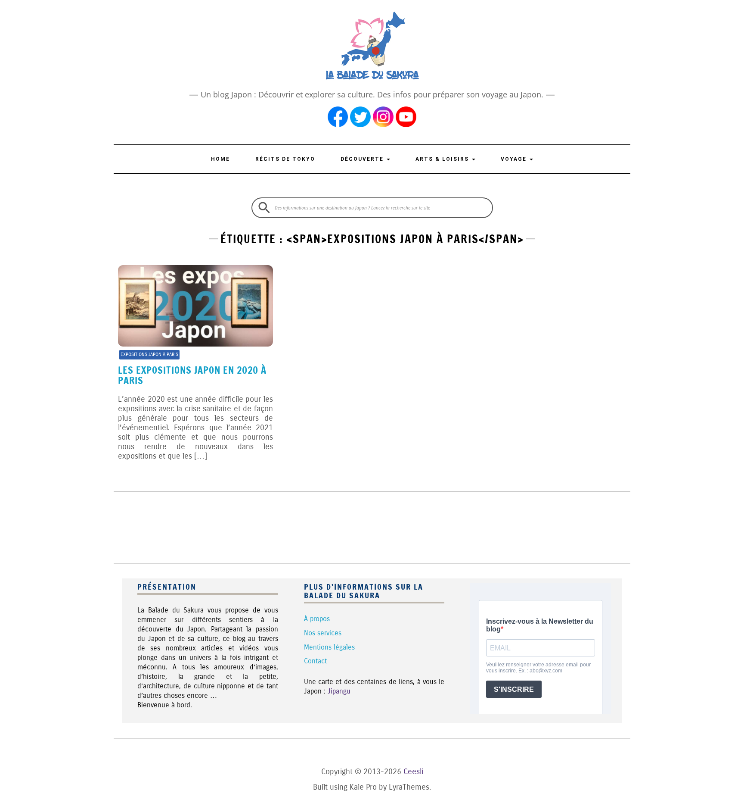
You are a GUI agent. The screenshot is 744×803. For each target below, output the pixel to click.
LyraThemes (409, 787)
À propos (317, 619)
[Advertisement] (372, 525)
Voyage (515, 159)
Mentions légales (329, 647)
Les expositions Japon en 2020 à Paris (192, 375)
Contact (315, 661)
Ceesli (413, 771)
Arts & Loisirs (443, 159)
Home (220, 159)
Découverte (363, 159)
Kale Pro (363, 787)
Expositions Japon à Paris (149, 354)
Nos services (322, 633)
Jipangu (339, 691)
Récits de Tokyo (285, 159)
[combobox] (372, 207)
